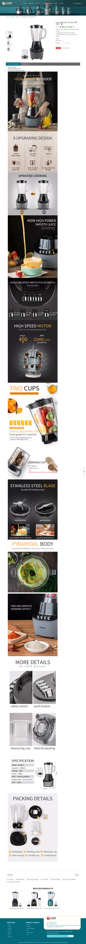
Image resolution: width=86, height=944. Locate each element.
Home (25, 3)
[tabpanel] (43, 8)
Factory (44, 3)
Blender (28, 924)
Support (50, 3)
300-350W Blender (20, 879)
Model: (57, 38)
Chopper (29, 926)
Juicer (28, 930)
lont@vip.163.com (53, 924)
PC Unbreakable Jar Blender (13, 882)
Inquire (58, 48)
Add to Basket (66, 48)
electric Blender (44, 879)
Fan (27, 934)
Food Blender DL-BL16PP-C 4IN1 (34, 908)
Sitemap (55, 942)
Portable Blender (31, 928)
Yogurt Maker (30, 932)
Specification (25, 64)
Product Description (13, 64)
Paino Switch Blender (55, 879)
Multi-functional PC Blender (69, 879)
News (56, 3)
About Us (31, 3)
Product (38, 3)
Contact (62, 3)
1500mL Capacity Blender (33, 879)
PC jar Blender (10, 879)
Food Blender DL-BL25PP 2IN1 (52, 908)
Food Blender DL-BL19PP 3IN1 (17, 908)
